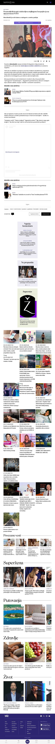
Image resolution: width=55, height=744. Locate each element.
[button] (50, 576)
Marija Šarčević (24, 319)
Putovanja (7, 731)
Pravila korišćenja (31, 725)
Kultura (13, 721)
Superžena (14, 723)
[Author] (27, 306)
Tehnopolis (14, 727)
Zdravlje (7, 729)
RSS (28, 731)
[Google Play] (45, 725)
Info (6, 721)
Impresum (29, 723)
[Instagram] (46, 716)
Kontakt (29, 733)
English (22, 725)
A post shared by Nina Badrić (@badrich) (27, 175)
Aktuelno (6, 9)
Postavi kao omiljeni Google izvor (24, 22)
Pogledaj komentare (34, 214)
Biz (5, 725)
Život (6, 727)
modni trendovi (17, 209)
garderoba (30, 209)
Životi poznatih (16, 98)
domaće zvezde (43, 209)
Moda (13, 89)
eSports (13, 725)
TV (20, 723)
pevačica (24, 209)
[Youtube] (49, 716)
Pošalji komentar (46, 214)
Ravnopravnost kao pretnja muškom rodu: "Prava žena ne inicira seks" (27, 322)
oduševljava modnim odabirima (31, 66)
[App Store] (45, 728)
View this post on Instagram (12, 152)
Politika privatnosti (31, 727)
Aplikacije (29, 729)
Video (21, 721)
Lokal (13, 731)
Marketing (29, 721)
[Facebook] (41, 716)
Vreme (21, 727)
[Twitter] (44, 716)
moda (11, 209)
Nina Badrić (36, 209)
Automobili (14, 729)
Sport (6, 723)
